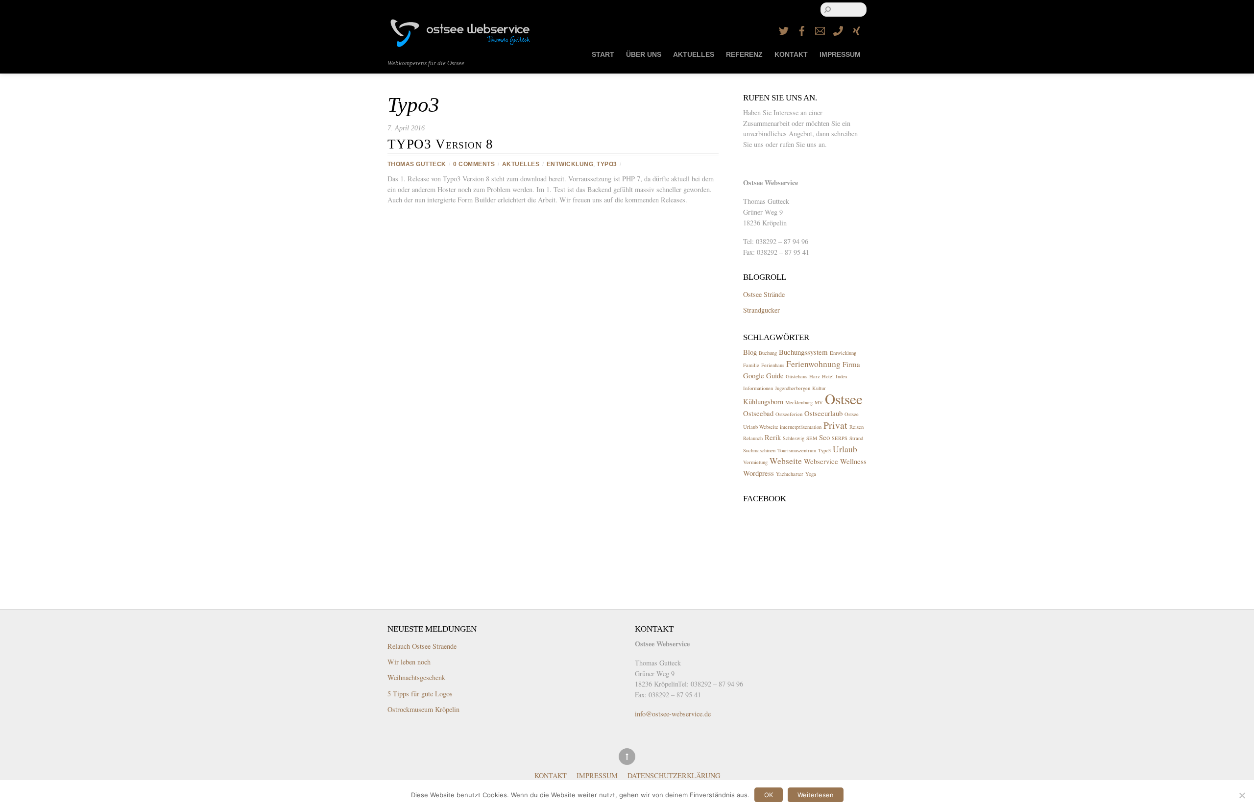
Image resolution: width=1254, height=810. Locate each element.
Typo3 (607, 164)
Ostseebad (758, 413)
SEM (811, 438)
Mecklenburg (799, 402)
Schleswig (793, 438)
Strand (856, 438)
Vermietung (755, 462)
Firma (851, 364)
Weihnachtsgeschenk (416, 677)
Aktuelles (693, 54)
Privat (835, 425)
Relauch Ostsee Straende (422, 646)
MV (819, 402)
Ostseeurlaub (823, 413)
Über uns (643, 54)
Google (753, 375)
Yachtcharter (789, 473)
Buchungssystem (803, 352)
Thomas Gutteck (416, 164)
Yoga (810, 473)
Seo (824, 437)
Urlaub (845, 449)
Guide (775, 375)
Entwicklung (570, 164)
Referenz (744, 54)
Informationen (758, 388)
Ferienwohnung (813, 363)
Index (841, 376)
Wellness (853, 461)
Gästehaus (796, 376)
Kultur (819, 388)
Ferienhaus (772, 365)
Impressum (840, 54)
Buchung (768, 352)
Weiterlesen (815, 795)
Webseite (786, 460)
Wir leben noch (409, 661)
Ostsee (844, 398)
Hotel (828, 376)
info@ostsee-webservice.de (673, 713)
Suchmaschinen (759, 450)
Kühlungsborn (763, 401)
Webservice (821, 461)
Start (603, 54)
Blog (750, 352)
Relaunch (753, 438)
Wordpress (758, 473)
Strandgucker (761, 310)
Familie (751, 365)
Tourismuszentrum (796, 450)
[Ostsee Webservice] (460, 42)
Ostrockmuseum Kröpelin (423, 709)
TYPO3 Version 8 (440, 144)
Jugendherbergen (792, 388)
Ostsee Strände (764, 294)
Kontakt (791, 54)
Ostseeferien (788, 414)
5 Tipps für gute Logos (420, 693)
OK (768, 795)
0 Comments (474, 164)
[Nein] (1242, 795)
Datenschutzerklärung (673, 775)
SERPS (839, 438)
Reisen (856, 426)
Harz (814, 376)
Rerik (773, 437)
